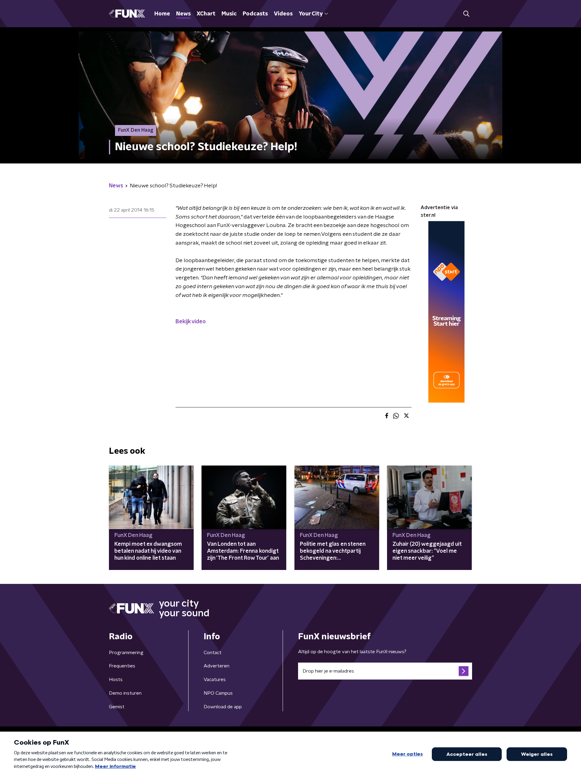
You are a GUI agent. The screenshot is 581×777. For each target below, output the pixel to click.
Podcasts (255, 14)
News (183, 14)
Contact (213, 652)
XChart (206, 14)
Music (229, 14)
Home (162, 14)
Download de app (223, 706)
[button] (466, 13)
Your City (311, 14)
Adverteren (216, 665)
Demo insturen (125, 693)
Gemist (116, 706)
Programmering (126, 652)
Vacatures (215, 679)
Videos (283, 14)
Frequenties (122, 665)
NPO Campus (218, 693)
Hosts (116, 679)
